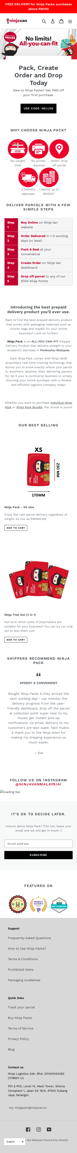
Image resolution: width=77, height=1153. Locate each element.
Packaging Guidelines (24, 980)
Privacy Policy (18, 1039)
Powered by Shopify (55, 1140)
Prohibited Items (21, 969)
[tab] (27, 769)
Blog (11, 1049)
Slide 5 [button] (50, 769)
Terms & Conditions (23, 959)
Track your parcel (21, 1007)
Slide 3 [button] (38, 769)
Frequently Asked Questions (29, 938)
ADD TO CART (16, 528)
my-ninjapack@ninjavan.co (27, 1107)
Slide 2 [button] (33, 769)
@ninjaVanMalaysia (37, 784)
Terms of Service (20, 1028)
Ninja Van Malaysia (31, 1140)
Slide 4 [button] (44, 769)
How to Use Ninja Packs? (27, 948)
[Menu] (70, 21)
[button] (14, 1141)
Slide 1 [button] (27, 769)
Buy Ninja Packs (20, 1018)
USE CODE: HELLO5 (38, 108)
